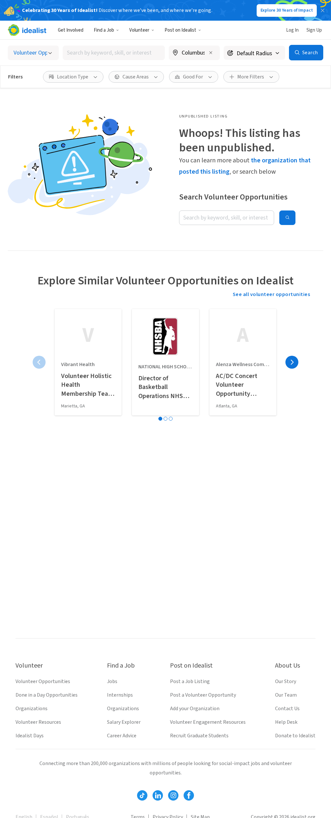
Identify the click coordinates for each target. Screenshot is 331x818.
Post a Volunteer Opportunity (203, 695)
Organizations (32, 708)
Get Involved (70, 30)
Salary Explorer (124, 722)
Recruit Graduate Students (199, 735)
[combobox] (114, 53)
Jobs (112, 681)
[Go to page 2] (165, 419)
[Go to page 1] (160, 419)
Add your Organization (194, 708)
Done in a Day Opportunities (47, 695)
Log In (292, 30)
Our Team (286, 695)
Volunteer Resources (38, 722)
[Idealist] (27, 30)
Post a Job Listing (190, 681)
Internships (120, 695)
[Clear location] (210, 52)
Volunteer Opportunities (43, 681)
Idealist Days (30, 735)
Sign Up (314, 30)
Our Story (285, 681)
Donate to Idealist (295, 735)
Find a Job (104, 30)
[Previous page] (39, 362)
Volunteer (139, 30)
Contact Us (287, 708)
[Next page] (291, 362)
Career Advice (121, 735)
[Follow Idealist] (142, 795)
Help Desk (286, 722)
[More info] (194, 53)
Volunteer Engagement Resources (208, 722)
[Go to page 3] (171, 419)
